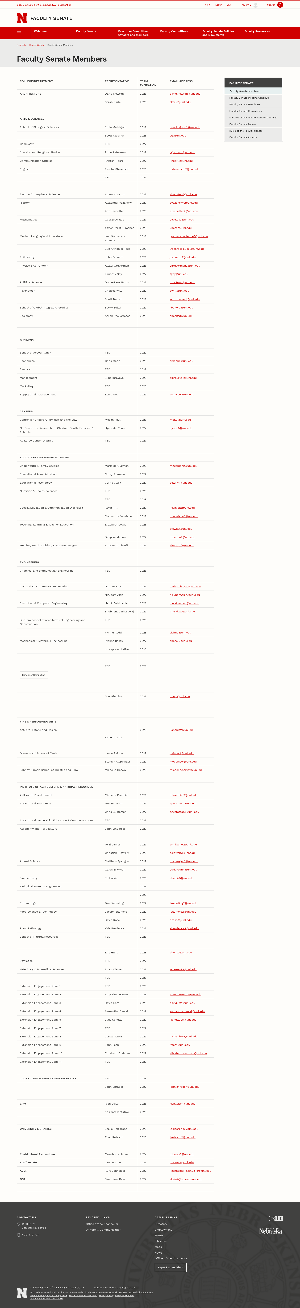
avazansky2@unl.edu (184, 202)
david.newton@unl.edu (185, 93)
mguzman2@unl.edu (183, 465)
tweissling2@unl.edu (183, 903)
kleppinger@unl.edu (183, 761)
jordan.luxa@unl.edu (184, 1036)
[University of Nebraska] (271, 1230)
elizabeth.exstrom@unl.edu (188, 1053)
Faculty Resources (257, 31)
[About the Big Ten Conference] (276, 1219)
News (158, 1252)
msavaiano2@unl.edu (184, 516)
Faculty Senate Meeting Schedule (249, 97)
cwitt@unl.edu (179, 290)
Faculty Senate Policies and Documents (218, 33)
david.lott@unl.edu (182, 1003)
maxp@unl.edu (180, 696)
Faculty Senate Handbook (244, 104)
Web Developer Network (104, 1292)
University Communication (103, 1229)
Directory (161, 1224)
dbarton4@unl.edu (182, 282)
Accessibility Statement (141, 1292)
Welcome (40, 31)
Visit (207, 4)
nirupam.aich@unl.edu (185, 594)
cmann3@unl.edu (181, 361)
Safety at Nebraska (124, 1295)
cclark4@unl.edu (181, 482)
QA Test (123, 1292)
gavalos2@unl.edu (182, 219)
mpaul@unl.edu (180, 419)
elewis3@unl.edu (181, 528)
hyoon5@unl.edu (181, 428)
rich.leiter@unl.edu (182, 1103)
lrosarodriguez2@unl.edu (187, 248)
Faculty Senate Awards (243, 137)
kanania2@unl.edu (182, 730)
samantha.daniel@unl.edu (187, 1011)
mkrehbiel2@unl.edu (184, 795)
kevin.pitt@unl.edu (182, 507)
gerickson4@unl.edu (183, 869)
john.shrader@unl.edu (184, 1086)
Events (159, 1235)
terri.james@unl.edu (183, 844)
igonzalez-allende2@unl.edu (189, 236)
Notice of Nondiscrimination (83, 1295)
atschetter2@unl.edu (184, 211)
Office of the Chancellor (102, 1224)
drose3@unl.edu (181, 920)
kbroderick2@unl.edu (184, 928)
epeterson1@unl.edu (183, 803)
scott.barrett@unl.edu (185, 299)
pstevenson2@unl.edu (184, 169)
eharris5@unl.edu (181, 878)
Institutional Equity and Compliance (48, 1295)
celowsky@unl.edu (182, 852)
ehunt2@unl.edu (181, 952)
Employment (163, 1229)
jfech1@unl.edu (180, 1044)
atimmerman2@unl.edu (185, 994)
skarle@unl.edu (180, 102)
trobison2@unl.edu (182, 1137)
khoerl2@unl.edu (181, 160)
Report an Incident (171, 1267)
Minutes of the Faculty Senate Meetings (253, 117)
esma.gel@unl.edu (182, 394)
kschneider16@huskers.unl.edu (190, 1170)
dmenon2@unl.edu (182, 537)
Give (229, 4)
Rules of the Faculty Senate (245, 130)
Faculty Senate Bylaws (242, 124)
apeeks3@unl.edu (181, 316)
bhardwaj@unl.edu (182, 611)
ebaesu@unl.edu (181, 641)
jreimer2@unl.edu (182, 753)
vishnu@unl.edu (180, 632)
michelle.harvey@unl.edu (186, 770)
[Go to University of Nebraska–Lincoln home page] (22, 18)
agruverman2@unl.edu (185, 265)
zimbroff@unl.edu (182, 545)
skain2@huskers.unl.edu (186, 1179)
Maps (158, 1247)
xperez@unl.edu (181, 228)
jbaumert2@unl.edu (183, 911)
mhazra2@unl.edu (182, 1154)
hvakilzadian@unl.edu (184, 603)
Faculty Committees (174, 31)
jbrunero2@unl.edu (183, 257)
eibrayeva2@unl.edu (183, 377)
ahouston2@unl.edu (183, 194)
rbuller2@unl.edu (181, 307)
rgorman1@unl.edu (182, 152)
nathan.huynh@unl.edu (185, 586)
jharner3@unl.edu (182, 1162)
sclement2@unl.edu (183, 969)
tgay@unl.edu (179, 274)
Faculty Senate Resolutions (245, 111)
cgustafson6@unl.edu (184, 811)
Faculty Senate (51, 18)
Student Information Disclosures (46, 1298)
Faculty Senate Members (244, 91)
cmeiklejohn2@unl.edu (185, 127)
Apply (218, 4)
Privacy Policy (106, 1295)
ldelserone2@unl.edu (184, 1128)
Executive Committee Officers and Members (133, 33)
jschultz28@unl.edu (183, 1019)
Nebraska (22, 45)
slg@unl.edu (178, 135)
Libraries (160, 1241)
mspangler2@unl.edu (184, 861)
